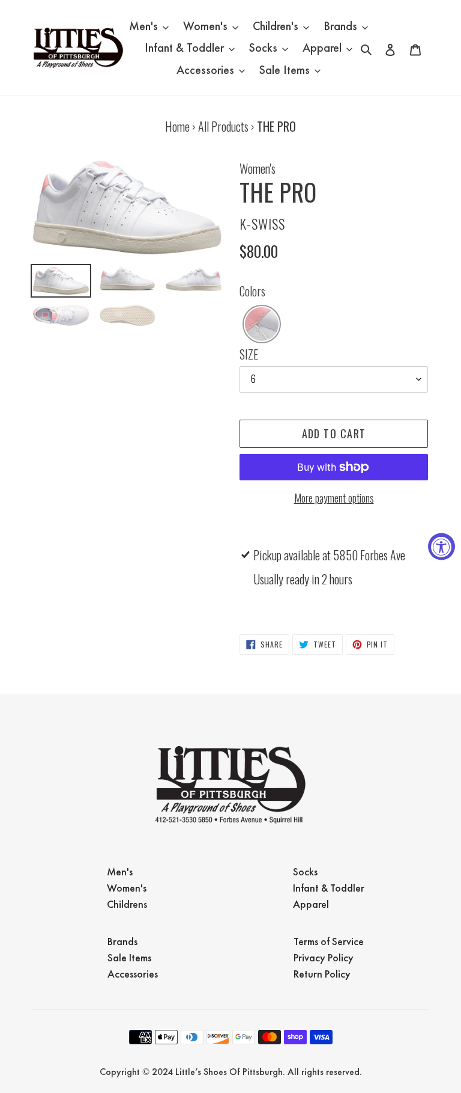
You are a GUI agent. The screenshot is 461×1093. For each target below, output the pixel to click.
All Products (223, 126)
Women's (258, 168)
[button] (262, 324)
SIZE (249, 354)
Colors (252, 291)
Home (177, 126)
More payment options (334, 498)
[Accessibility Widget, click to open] (441, 546)
